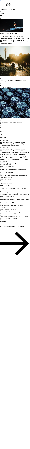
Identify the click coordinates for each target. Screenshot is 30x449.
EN (3, 13)
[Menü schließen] (1, 18)
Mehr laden (3, 221)
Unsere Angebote (4, 9)
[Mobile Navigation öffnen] (1, 15)
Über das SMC (13, 9)
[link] (15, 4)
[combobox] (3, 132)
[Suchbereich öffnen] (1, 11)
